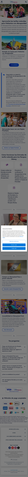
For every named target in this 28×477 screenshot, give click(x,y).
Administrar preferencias (14, 241)
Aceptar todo (14, 248)
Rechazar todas (14, 244)
